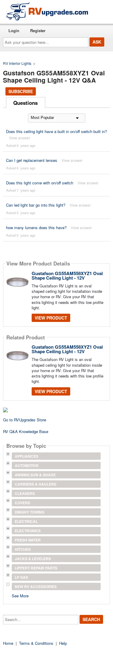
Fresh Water (28, 540)
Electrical (26, 521)
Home (8, 643)
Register (38, 30)
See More (20, 595)
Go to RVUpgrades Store (24, 420)
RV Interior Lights (17, 63)
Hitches (23, 549)
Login (13, 30)
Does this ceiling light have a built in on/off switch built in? (56, 131)
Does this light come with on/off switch (39, 183)
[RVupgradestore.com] (47, 11)
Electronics (28, 530)
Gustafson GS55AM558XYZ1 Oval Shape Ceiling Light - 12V (67, 275)
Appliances (26, 456)
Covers (22, 502)
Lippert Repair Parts (36, 568)
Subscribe (20, 91)
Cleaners (25, 493)
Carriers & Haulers (35, 484)
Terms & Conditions (36, 643)
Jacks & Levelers (33, 558)
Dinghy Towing (29, 512)
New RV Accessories (36, 586)
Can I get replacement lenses (31, 160)
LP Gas (21, 577)
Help (63, 643)
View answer (19, 137)
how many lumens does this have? (36, 227)
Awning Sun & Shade (35, 475)
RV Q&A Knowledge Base (25, 431)
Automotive (27, 465)
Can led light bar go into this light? (35, 205)
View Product (51, 318)
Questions (25, 102)
